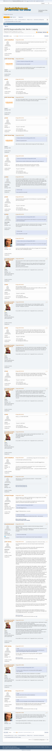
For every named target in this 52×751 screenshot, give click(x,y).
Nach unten (6, 36)
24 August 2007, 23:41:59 (20, 214)
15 (28, 36)
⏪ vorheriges (39, 32)
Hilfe (31, 746)
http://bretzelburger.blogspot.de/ (21, 485)
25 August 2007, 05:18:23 (20, 327)
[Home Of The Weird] (5, 277)
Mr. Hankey (8, 541)
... (32, 36)
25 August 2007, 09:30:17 (20, 457)
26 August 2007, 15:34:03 (20, 712)
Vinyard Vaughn (10, 495)
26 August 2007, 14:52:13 (20, 620)
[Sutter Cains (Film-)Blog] (5, 252)
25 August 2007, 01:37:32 (20, 238)
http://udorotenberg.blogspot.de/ (21, 486)
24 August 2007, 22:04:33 (20, 58)
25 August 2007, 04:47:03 (20, 258)
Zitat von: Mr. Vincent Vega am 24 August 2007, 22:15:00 (26, 158)
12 (24, 36)
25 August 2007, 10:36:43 (20, 476)
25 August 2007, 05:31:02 (20, 371)
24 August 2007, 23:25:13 (20, 196)
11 (23, 36)
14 (27, 36)
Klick (36, 616)
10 (22, 36)
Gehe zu (30, 739)
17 (31, 36)
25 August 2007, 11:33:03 (20, 495)
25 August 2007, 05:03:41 (20, 284)
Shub (7, 177)
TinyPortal (27, 746)
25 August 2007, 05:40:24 (20, 388)
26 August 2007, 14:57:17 (20, 646)
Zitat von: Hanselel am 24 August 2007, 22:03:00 (25, 61)
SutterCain (8, 238)
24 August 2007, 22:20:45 (20, 155)
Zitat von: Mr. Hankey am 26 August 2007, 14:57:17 (25, 667)
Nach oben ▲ (47, 746)
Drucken (46, 36)
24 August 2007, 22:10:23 (20, 97)
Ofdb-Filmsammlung (19, 615)
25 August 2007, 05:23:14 (20, 345)
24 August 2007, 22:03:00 (20, 39)
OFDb (7, 26)
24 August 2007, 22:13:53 (20, 117)
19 (33, 36)
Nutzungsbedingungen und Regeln (38, 746)
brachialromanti (10, 524)
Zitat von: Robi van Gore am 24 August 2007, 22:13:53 (26, 137)
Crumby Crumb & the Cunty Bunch (9, 259)
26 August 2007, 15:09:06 (20, 664)
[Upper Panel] (47, 20)
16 (30, 36)
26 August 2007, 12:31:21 (20, 541)
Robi (7, 79)
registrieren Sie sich (40, 1)
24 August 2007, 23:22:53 (20, 176)
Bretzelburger (9, 476)
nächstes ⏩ (45, 32)
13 (26, 36)
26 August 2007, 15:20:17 (20, 690)
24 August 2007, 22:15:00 (20, 135)
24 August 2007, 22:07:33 (20, 79)
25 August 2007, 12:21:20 (20, 524)
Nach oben (6, 732)
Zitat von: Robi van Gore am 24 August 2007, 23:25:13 (26, 216)
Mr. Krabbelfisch (10, 40)
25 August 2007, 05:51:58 (20, 431)
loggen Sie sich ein (29, 1)
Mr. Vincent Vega (10, 58)
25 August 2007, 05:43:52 (20, 414)
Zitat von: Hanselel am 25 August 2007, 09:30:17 (25, 505)
